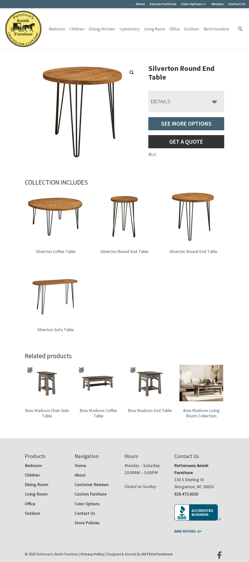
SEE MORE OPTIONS (186, 123)
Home (80, 465)
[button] (131, 72)
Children (77, 29)
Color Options (191, 4)
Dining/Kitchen (102, 29)
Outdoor (191, 29)
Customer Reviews (92, 484)
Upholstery (130, 29)
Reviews (218, 4)
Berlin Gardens (216, 29)
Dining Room (36, 484)
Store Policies (87, 522)
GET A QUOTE (186, 141)
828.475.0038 (186, 494)
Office (174, 29)
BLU (152, 154)
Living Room (154, 29)
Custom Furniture (163, 4)
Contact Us (236, 4)
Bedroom (57, 29)
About (140, 4)
